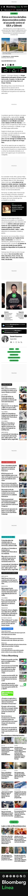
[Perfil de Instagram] (14, 876)
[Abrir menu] (2, 7)
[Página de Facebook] (4, 876)
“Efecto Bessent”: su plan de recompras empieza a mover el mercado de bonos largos (9, 622)
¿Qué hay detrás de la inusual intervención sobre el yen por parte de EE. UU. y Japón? (9, 686)
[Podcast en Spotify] (24, 876)
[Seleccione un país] (4, 6)
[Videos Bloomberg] (14, 656)
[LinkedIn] (19, 342)
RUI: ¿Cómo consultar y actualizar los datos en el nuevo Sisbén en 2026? (9, 390)
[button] (3, 65)
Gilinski (11, 349)
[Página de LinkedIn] (17, 876)
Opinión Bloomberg (7, 628)
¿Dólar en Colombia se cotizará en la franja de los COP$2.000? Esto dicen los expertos (9, 416)
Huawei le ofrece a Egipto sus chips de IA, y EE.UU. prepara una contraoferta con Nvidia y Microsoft (9, 612)
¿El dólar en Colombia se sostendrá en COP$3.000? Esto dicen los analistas (9, 551)
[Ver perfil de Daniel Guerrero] (5, 339)
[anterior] (2, 316)
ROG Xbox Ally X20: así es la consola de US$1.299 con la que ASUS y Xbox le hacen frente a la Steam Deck (7, 840)
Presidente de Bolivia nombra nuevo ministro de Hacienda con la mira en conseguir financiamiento (7, 751)
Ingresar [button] (25, 6)
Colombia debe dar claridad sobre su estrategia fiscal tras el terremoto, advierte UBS (9, 543)
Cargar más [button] (14, 822)
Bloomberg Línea (14, 354)
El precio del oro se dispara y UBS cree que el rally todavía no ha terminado (9, 407)
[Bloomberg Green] (14, 693)
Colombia (14, 13)
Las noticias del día (14, 360)
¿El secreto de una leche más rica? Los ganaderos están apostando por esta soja (9, 730)
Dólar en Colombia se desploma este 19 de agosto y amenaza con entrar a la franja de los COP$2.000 (8, 426)
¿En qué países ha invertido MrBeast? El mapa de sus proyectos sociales (6, 858)
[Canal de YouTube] (10, 876)
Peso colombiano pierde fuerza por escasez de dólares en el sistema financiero (20, 316)
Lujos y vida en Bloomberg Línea (13, 826)
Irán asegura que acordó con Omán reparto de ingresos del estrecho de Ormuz (20, 775)
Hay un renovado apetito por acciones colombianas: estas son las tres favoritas (9, 485)
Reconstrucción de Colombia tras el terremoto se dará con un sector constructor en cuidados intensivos (9, 493)
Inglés (14, 61)
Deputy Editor (13, 339)
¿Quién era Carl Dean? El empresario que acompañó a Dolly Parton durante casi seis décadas (20, 839)
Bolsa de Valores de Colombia (14, 351)
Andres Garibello (15, 56)
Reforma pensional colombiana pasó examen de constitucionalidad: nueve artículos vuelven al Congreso (8, 316)
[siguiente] (25, 316)
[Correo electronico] (11, 342)
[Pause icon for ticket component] (1, 10)
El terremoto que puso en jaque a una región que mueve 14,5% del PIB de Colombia (9, 511)
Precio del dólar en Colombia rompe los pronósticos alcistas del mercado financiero (9, 399)
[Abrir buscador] (22, 7)
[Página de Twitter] (7, 876)
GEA (17, 349)
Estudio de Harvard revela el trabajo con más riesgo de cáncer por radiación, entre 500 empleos (20, 858)
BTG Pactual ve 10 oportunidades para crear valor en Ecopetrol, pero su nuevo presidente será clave (9, 477)
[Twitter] (14, 342)
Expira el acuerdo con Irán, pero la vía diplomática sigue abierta (9, 661)
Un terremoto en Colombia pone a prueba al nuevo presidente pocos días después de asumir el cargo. (9, 669)
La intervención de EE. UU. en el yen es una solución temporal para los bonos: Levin (9, 678)
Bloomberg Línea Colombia (14, 357)
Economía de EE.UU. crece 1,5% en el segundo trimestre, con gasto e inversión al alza (20, 814)
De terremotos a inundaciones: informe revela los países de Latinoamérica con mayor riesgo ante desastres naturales (9, 720)
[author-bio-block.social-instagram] (16, 342)
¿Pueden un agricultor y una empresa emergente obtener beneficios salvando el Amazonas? (9, 701)
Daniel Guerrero (6, 56)
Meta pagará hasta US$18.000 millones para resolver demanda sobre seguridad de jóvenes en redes (9, 591)
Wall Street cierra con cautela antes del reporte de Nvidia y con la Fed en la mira (9, 580)
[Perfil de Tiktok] (21, 876)
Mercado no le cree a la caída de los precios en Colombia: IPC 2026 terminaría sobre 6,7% (8, 559)
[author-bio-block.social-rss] (21, 342)
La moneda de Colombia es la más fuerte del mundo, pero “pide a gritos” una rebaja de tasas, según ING (9, 436)
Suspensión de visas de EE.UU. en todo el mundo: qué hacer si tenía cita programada (20, 794)
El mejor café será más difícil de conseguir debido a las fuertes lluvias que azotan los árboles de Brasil (9, 710)
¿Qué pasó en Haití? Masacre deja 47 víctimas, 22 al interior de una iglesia (7, 794)
